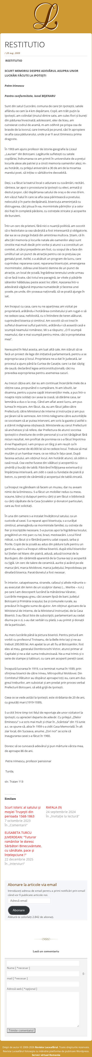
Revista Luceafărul (46, 1047)
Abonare (19, 910)
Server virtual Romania (46, 1055)
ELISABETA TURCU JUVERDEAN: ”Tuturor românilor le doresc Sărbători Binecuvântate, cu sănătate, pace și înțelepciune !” (23, 844)
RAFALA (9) (54, 807)
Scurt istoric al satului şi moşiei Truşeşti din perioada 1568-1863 (23, 811)
